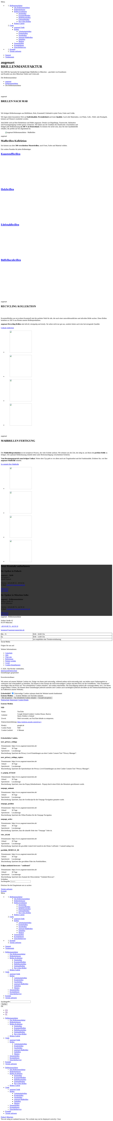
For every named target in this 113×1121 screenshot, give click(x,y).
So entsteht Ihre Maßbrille (10, 464)
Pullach (3, 1117)
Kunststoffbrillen (20, 962)
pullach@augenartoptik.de (16, 585)
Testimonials (9, 57)
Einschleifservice (16, 994)
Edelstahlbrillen (19, 966)
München (10, 1117)
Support (8, 55)
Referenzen (9, 659)
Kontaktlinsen (14, 992)
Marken (17, 988)
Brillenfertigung (15, 956)
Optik (7, 972)
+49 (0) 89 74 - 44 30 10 (9, 626)
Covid (7, 663)
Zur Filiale (4, 591)
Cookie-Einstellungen (12, 665)
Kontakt (4, 891)
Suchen (4, 1004)
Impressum (4, 671)
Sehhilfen (17, 986)
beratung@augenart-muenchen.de (18, 609)
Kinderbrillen (18, 980)
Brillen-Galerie (15, 970)
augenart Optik (15, 974)
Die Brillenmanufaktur (17, 954)
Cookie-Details (23, 700)
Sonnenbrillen (14, 990)
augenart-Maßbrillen (21, 984)
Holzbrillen (18, 960)
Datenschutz (12, 671)
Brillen (12, 976)
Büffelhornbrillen (20, 964)
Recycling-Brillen (20, 968)
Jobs (6, 655)
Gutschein (8, 653)
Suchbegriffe (5, 881)
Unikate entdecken (7, 328)
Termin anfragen (6, 889)
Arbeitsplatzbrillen (20, 978)
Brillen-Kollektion (16, 958)
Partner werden (10, 661)
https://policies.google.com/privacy (29, 722)
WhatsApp (4, 589)
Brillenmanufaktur (11, 952)
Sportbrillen (18, 982)
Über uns (8, 657)
